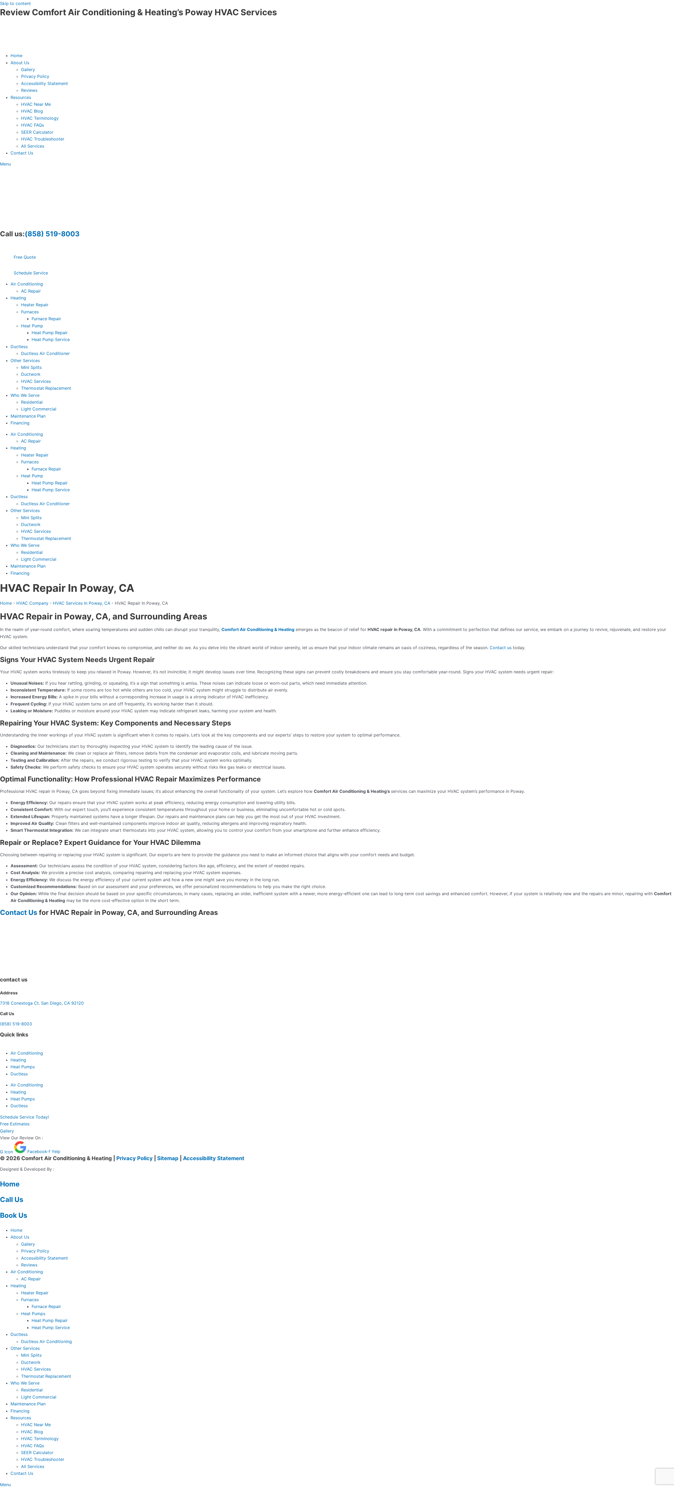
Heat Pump (32, 325)
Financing (20, 422)
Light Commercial (38, 409)
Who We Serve (25, 395)
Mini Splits (31, 367)
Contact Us (22, 153)
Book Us (13, 1215)
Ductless (19, 346)
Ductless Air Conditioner (45, 353)
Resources (21, 97)
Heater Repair (34, 304)
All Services (32, 146)
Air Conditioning (27, 284)
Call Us (11, 1199)
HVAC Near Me (36, 104)
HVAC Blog (32, 111)
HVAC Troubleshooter (42, 139)
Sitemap (168, 1158)
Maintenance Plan (28, 416)
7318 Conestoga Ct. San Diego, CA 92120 (42, 1003)
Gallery (28, 69)
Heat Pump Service (51, 339)
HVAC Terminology (40, 118)
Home (16, 55)
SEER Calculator (37, 132)
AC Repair (31, 291)
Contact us (501, 647)
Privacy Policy (35, 76)
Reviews (29, 90)
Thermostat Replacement (46, 388)
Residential (32, 402)
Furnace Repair (46, 318)
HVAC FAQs (32, 125)
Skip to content (15, 3)
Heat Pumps (23, 1066)
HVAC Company (32, 603)
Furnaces (30, 311)
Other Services (25, 360)
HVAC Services (36, 381)
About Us (20, 62)
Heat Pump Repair (50, 332)
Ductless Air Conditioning (46, 1341)
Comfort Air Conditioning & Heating (257, 629)
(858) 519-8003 (52, 234)
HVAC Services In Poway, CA (81, 603)
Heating (18, 297)
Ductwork (31, 374)
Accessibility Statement (44, 83)
